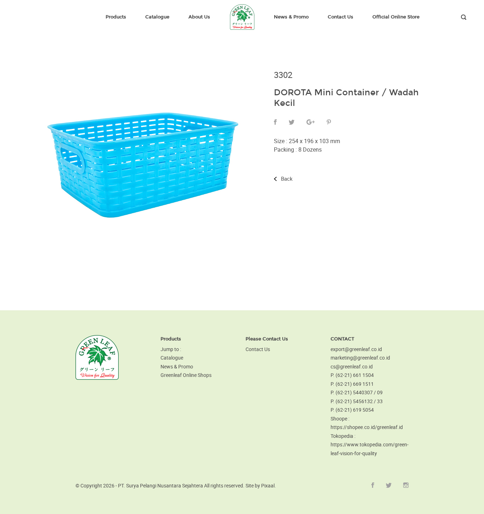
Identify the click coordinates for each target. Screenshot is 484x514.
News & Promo (177, 366)
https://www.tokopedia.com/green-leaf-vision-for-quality (370, 449)
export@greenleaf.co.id (356, 349)
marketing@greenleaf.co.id (360, 357)
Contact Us (258, 349)
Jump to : (171, 349)
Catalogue (172, 357)
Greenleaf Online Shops (186, 375)
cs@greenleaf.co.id (352, 366)
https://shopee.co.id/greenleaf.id (367, 427)
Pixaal (268, 485)
